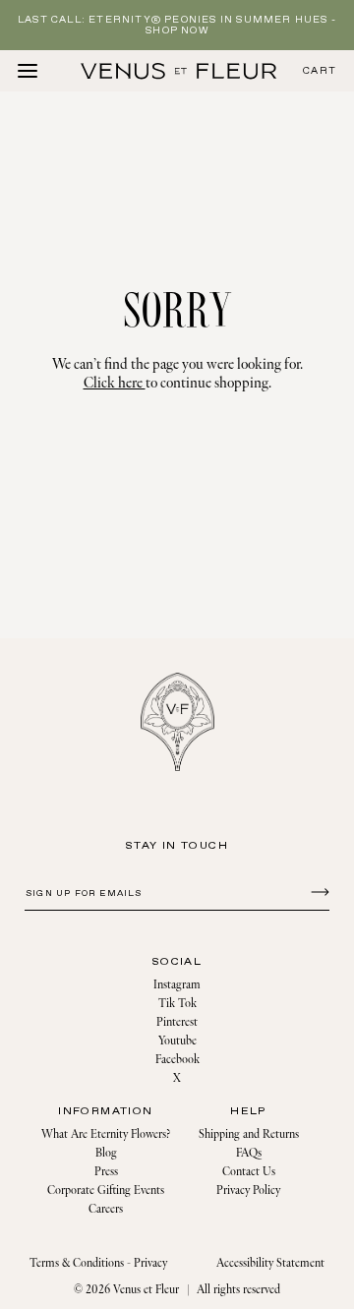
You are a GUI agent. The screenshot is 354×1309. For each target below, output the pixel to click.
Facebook (177, 1059)
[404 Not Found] (179, 70)
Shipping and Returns (249, 1134)
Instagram (177, 985)
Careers (105, 1209)
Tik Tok (177, 1003)
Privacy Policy (248, 1190)
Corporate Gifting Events (105, 1190)
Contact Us (248, 1171)
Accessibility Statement (270, 1263)
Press (106, 1171)
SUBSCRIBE (317, 891)
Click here (115, 383)
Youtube (177, 1041)
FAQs (249, 1153)
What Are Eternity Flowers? (105, 1134)
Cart (319, 71)
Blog (106, 1153)
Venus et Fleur (146, 1289)
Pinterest (177, 1022)
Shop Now (177, 31)
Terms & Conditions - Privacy (98, 1263)
